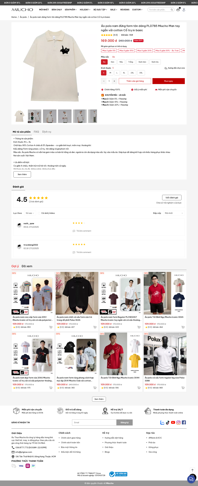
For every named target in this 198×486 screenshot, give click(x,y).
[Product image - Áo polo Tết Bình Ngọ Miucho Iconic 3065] (165, 293)
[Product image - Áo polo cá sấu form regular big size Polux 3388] (165, 354)
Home (15, 17)
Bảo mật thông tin (69, 447)
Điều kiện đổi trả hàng (71, 452)
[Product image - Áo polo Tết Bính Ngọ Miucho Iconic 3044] (121, 354)
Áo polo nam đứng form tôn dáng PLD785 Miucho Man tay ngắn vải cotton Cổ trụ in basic (70, 17)
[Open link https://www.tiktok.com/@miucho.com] (168, 423)
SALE (112, 9)
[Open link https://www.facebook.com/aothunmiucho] (184, 422)
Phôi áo (152, 442)
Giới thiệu (109, 447)
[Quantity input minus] (104, 81)
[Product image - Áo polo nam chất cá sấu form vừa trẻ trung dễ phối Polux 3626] (77, 293)
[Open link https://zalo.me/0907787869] (162, 423)
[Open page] (22, 10)
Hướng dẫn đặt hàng (114, 438)
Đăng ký (124, 422)
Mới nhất (44, 9)
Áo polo (24, 17)
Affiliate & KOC (155, 438)
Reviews (124, 9)
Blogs (107, 452)
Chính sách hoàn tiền (70, 442)
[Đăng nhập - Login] (184, 9)
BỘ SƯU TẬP (99, 9)
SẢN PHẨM (70, 9)
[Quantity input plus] (114, 81)
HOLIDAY (84, 9)
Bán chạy (57, 9)
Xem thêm (99, 399)
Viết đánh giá (172, 197)
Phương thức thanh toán (116, 442)
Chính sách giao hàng (71, 438)
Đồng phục (154, 447)
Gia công (153, 452)
